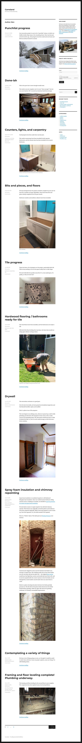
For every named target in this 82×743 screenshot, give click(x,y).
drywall (10, 404)
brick (6, 502)
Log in (61, 134)
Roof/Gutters (62, 124)
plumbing (7, 690)
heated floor (12, 270)
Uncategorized (8, 34)
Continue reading (23, 70)
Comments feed (63, 137)
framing (11, 687)
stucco (13, 404)
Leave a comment (8, 36)
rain (10, 690)
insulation (9, 502)
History (61, 117)
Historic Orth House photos (70, 63)
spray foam (12, 504)
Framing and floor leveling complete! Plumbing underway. (29, 676)
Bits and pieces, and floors (22, 185)
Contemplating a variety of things (27, 653)
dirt (5, 687)
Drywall (10, 396)
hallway (6, 689)
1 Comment (7, 331)
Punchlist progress (17, 28)
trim (8, 140)
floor (13, 328)
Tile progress (13, 262)
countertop (11, 138)
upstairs (13, 690)
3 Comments (7, 194)
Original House (8, 499)
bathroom (7, 270)
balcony (6, 404)
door (10, 328)
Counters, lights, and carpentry (25, 129)
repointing (7, 504)
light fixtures (7, 139)
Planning (7, 661)
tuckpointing (7, 505)
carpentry (7, 138)
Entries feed (62, 136)
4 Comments (7, 406)
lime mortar (50, 574)
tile (5, 272)
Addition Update (63, 116)
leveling (10, 689)
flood (8, 687)
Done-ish (11, 80)
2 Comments (7, 88)
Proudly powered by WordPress (16, 737)
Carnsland (9, 9)
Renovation (7, 87)
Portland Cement (46, 515)
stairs (6, 329)
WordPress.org (63, 138)
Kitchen (61, 118)
